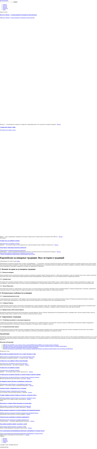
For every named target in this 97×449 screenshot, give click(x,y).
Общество (5, 8)
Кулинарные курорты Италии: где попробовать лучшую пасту (16, 381)
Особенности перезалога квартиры (29, 347)
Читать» (59, 124)
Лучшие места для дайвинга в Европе (10, 240)
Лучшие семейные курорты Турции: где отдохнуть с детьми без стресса (18, 395)
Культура (5, 5)
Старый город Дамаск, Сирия (7, 127)
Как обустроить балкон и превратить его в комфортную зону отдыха (16, 253)
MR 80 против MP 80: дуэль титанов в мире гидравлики (45, 344)
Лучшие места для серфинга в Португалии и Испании (14, 360)
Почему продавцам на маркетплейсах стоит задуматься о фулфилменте (55, 348)
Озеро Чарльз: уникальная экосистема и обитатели (13, 247)
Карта (4, 9)
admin (18, 261)
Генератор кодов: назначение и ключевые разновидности (14, 417)
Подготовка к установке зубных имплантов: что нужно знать (15, 403)
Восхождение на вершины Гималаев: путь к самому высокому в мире (18, 354)
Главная (5, 4)
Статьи (4, 442)
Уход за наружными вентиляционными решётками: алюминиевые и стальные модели (22, 430)
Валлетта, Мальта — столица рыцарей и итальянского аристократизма (18, 14)
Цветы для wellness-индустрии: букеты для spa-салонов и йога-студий (18, 254)
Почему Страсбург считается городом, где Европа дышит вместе (51, 346)
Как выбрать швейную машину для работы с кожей (13, 424)
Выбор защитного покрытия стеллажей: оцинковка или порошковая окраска (20, 410)
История (5, 7)
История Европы (4, 0)
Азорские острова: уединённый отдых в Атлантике (13, 388)
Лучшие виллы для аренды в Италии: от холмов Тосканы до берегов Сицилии (20, 374)
